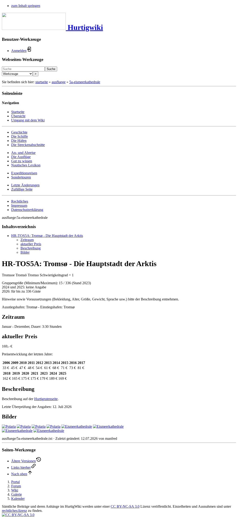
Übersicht (18, 116)
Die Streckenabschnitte (28, 145)
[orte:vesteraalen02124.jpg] (108, 426)
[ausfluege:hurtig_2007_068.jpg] (9, 426)
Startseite (17, 112)
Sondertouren (21, 177)
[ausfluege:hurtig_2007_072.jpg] (39, 426)
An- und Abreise (23, 153)
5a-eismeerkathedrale (84, 82)
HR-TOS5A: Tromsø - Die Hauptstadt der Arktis (47, 236)
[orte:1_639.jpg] (17, 431)
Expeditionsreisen (24, 173)
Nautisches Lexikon (25, 165)
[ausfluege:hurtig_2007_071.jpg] (24, 426)
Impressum (19, 205)
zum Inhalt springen (25, 6)
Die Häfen (18, 141)
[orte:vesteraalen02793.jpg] (76, 426)
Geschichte (19, 132)
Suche (51, 69)
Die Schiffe (19, 136)
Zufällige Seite (22, 189)
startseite (41, 82)
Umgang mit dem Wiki (28, 120)
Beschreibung (30, 248)
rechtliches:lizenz (14, 511)
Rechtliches (19, 201)
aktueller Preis (30, 244)
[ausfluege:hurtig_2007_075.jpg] (53, 426)
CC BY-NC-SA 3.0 (125, 506)
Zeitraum (27, 240)
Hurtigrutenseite (46, 399)
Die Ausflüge (21, 157)
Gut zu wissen (21, 161)
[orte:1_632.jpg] (48, 431)
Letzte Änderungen (25, 185)
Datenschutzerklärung (27, 210)
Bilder (25, 252)
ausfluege (59, 82)
